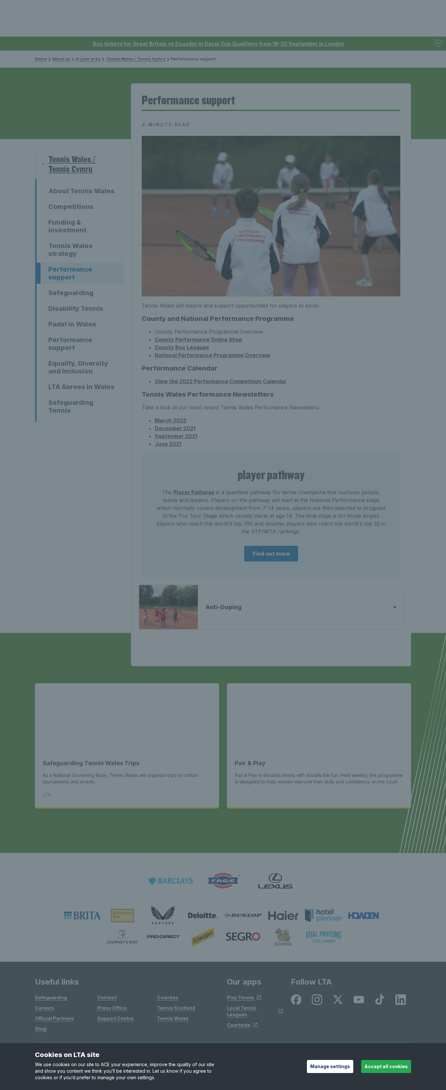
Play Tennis (240, 997)
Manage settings (330, 1066)
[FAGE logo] (223, 881)
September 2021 (176, 436)
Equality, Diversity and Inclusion (78, 367)
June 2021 (168, 444)
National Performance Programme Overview (212, 355)
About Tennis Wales (81, 191)
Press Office (112, 1008)
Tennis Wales (173, 1018)
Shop (41, 1029)
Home (41, 58)
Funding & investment (67, 226)
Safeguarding (70, 293)
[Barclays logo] (170, 881)
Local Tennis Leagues (242, 1011)
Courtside (238, 1025)
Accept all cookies (386, 1066)
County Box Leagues (182, 347)
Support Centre (115, 1018)
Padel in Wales (72, 324)
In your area (88, 58)
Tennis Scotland (176, 1008)
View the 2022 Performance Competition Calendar (221, 381)
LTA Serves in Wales (81, 387)
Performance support (70, 273)
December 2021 (175, 428)
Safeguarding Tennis (70, 406)
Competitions (71, 207)
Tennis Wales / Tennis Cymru (136, 58)
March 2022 (170, 420)
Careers (44, 1008)
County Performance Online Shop (198, 339)
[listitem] (82, 915)
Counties (168, 997)
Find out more (271, 553)
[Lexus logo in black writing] (275, 881)
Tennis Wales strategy (70, 250)
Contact (107, 997)
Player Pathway (194, 492)
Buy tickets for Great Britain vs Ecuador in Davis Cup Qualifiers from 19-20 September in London (218, 43)
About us (61, 58)
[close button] (438, 43)
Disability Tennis (75, 308)
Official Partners (54, 1018)
